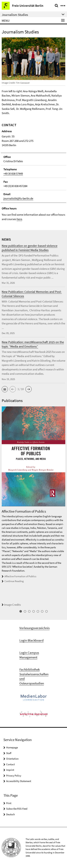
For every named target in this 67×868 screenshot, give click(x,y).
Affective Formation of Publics (20, 576)
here (19, 219)
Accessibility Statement (18, 781)
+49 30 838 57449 (13, 173)
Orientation (12, 758)
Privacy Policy (13, 775)
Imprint (10, 769)
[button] (5, 389)
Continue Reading (14, 581)
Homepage (12, 747)
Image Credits (12, 605)
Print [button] (8, 803)
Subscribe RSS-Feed (16, 808)
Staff (8, 753)
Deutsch (10, 814)
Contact (10, 764)
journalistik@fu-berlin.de (18, 198)
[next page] (64, 506)
